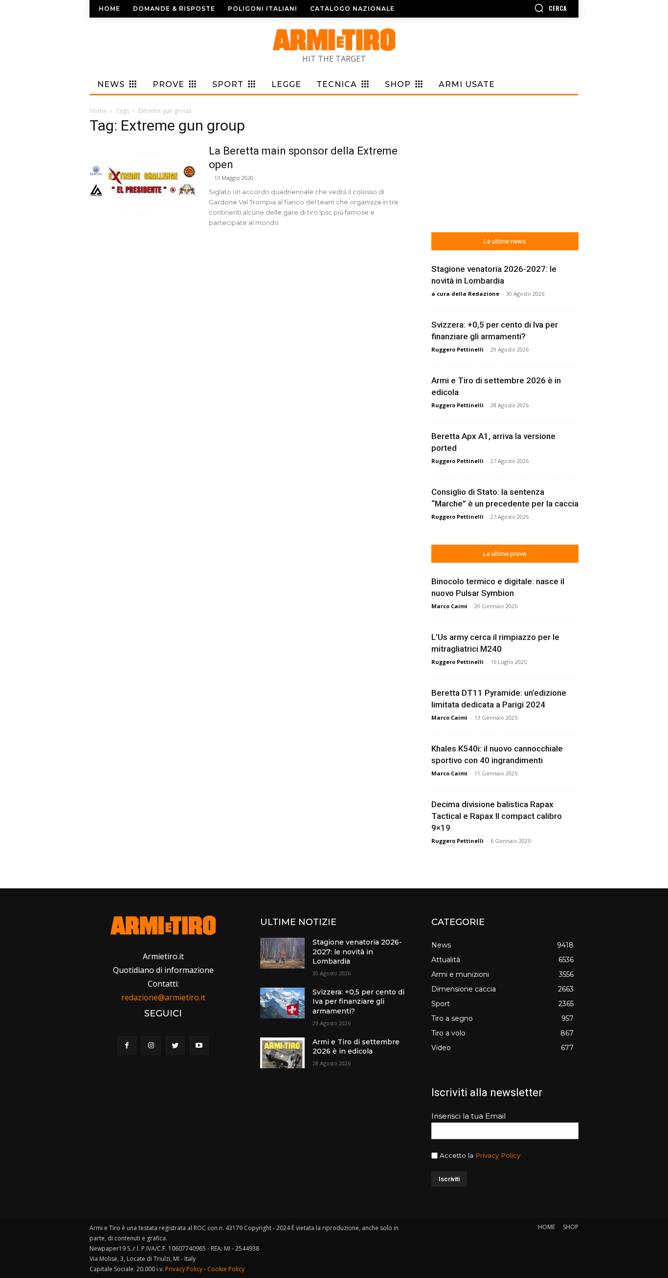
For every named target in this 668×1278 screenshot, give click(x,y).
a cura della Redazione (465, 293)
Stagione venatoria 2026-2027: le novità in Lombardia (357, 952)
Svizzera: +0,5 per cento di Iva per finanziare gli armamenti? (358, 1001)
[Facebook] (126, 1045)
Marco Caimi (449, 606)
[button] (522, 8)
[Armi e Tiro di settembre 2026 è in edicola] (282, 1052)
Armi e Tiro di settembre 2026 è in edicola (356, 1046)
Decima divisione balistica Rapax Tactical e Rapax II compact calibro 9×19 (496, 816)
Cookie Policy (226, 1269)
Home (98, 111)
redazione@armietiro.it (163, 997)
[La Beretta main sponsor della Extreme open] (142, 181)
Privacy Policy (497, 1155)
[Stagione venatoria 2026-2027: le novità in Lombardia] (282, 953)
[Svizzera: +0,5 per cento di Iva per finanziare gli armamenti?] (282, 1003)
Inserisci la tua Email (468, 1116)
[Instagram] (150, 1045)
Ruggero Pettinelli (457, 349)
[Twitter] (175, 1045)
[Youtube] (199, 1045)
